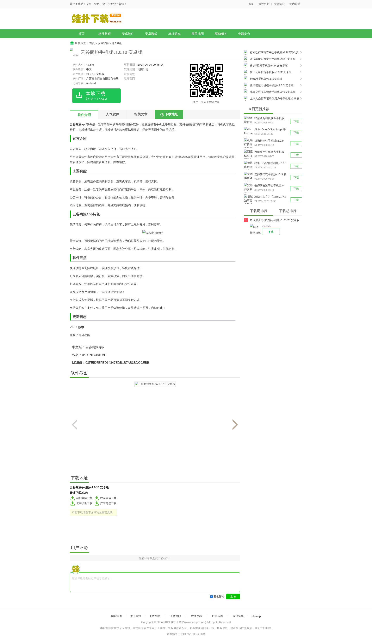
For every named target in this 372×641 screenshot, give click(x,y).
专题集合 (279, 3)
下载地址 (171, 114)
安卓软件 (128, 33)
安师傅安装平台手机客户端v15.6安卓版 (269, 186)
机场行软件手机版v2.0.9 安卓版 (269, 141)
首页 (251, 3)
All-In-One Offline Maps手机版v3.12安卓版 (270, 130)
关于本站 (135, 616)
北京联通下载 (84, 503)
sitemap (256, 616)
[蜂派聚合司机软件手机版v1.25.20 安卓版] (256, 229)
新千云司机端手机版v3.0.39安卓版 (271, 72)
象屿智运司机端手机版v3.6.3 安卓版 (272, 85)
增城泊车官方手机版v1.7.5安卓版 (270, 197)
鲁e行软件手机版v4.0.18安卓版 (269, 65)
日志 (83, 317)
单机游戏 (174, 33)
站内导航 (294, 3)
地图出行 (117, 43)
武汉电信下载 (108, 498)
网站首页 (116, 616)
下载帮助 (154, 616)
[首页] (100, 19)
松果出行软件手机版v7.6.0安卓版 (270, 163)
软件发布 (196, 616)
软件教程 (104, 33)
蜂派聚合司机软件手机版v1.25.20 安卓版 (269, 119)
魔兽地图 (197, 33)
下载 (296, 121)
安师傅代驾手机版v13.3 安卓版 (270, 175)
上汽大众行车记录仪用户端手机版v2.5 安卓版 (271, 99)
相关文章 (140, 114)
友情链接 (238, 616)
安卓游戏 (151, 33)
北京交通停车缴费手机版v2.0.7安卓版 (272, 91)
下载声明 (175, 616)
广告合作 (217, 616)
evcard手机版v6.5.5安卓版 (266, 78)
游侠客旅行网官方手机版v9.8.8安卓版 (272, 59)
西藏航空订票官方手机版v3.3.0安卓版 (269, 152)
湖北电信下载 (84, 498)
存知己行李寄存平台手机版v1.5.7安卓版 (274, 52)
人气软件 (112, 114)
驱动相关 (221, 33)
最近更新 (263, 3)
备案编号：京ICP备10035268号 (186, 634)
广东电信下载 (108, 503)
